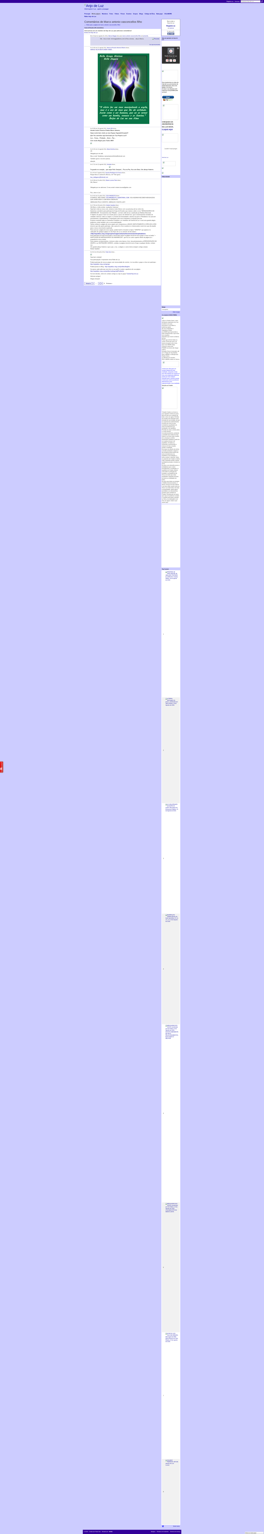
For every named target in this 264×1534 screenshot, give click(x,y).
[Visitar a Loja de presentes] (155, 39)
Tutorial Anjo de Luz (132, 274)
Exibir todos (176, 1526)
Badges (153, 1531)
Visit (165, 157)
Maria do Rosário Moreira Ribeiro (116, 47)
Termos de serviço (175, 1531)
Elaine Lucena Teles (111, 180)
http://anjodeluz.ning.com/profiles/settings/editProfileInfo (107, 271)
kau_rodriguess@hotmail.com (99, 177)
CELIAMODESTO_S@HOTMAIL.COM (117, 197)
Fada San (108, 252)
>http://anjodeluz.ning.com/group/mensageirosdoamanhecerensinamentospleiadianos (118, 233)
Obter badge (176, 312)
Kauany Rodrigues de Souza (113, 172)
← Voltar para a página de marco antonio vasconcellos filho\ (102, 25)
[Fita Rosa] (94, 41)
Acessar (237, 1)
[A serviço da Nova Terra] (170, 112)
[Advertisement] (168, 209)
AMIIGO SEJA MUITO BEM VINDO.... (102, 49)
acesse (172, 28)
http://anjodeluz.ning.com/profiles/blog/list (117, 266)
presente (145, 36)
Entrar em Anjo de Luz (91, 32)
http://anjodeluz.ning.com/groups (100, 264)
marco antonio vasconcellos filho (131, 36)
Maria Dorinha (111, 149)
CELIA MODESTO (111, 195)
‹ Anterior (88, 283)
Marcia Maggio (112, 36)
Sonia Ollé (110, 128)
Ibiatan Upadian (110, 205)
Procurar (262, 1)
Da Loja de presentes (154, 44)
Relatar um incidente (163, 1531)
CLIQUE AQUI (167, 129)
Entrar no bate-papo (250, 1532)
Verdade (109, 164)
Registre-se (230, 1)
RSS (163, 1526)
